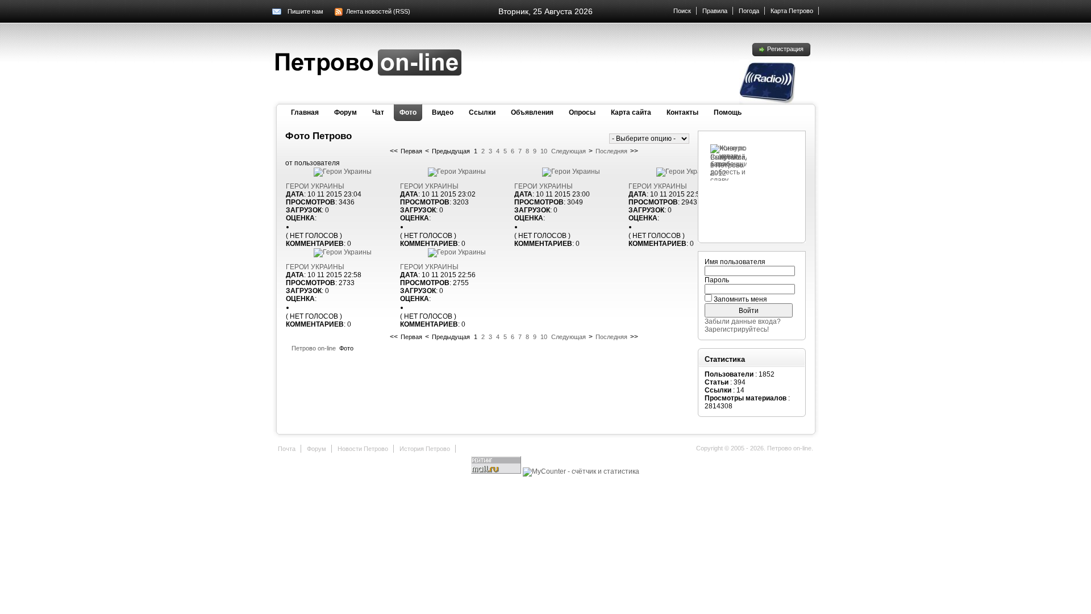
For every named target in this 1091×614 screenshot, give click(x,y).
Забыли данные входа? (743, 321)
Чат (378, 112)
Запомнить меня (740, 299)
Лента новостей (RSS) (378, 11)
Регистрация (785, 48)
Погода (749, 10)
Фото (408, 112)
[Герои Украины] (343, 172)
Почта (286, 448)
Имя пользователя (735, 262)
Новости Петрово (363, 448)
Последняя (611, 151)
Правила (714, 10)
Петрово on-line (314, 348)
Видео (442, 112)
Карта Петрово (792, 10)
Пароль (717, 280)
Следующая (568, 151)
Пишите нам (305, 11)
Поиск (682, 10)
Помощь (728, 112)
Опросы (582, 112)
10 (543, 151)
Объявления (532, 112)
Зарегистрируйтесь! (737, 329)
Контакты (682, 112)
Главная (305, 112)
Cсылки (482, 112)
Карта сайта (631, 112)
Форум (345, 112)
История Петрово (424, 448)
